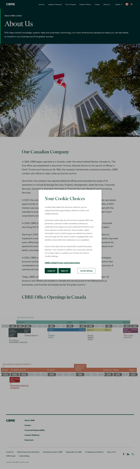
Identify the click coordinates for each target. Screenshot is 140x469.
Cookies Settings (86, 270)
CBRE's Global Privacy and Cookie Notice (62, 262)
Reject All (64, 270)
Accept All (51, 270)
